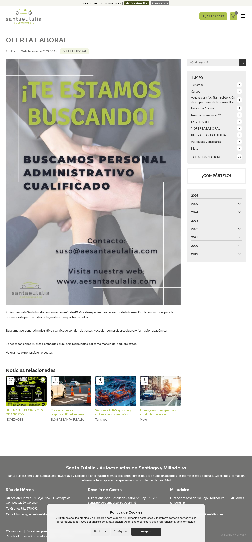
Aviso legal (13, 535)
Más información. (185, 521)
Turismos (101, 419)
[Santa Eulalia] (23, 16)
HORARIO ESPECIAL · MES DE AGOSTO (24, 412)
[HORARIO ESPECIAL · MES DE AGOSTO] (26, 391)
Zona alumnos (160, 3)
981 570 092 (29, 508)
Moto (143, 419)
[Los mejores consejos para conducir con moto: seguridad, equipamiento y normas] (160, 391)
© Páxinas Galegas (233, 535)
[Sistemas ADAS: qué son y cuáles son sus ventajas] (115, 391)
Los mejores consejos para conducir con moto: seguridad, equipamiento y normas (158, 412)
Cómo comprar (14, 531)
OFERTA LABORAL (74, 51)
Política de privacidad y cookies (39, 535)
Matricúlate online (136, 3)
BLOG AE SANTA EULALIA (67, 419)
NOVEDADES (14, 419)
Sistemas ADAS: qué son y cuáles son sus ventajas (113, 412)
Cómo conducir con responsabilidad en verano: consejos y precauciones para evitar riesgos (69, 412)
